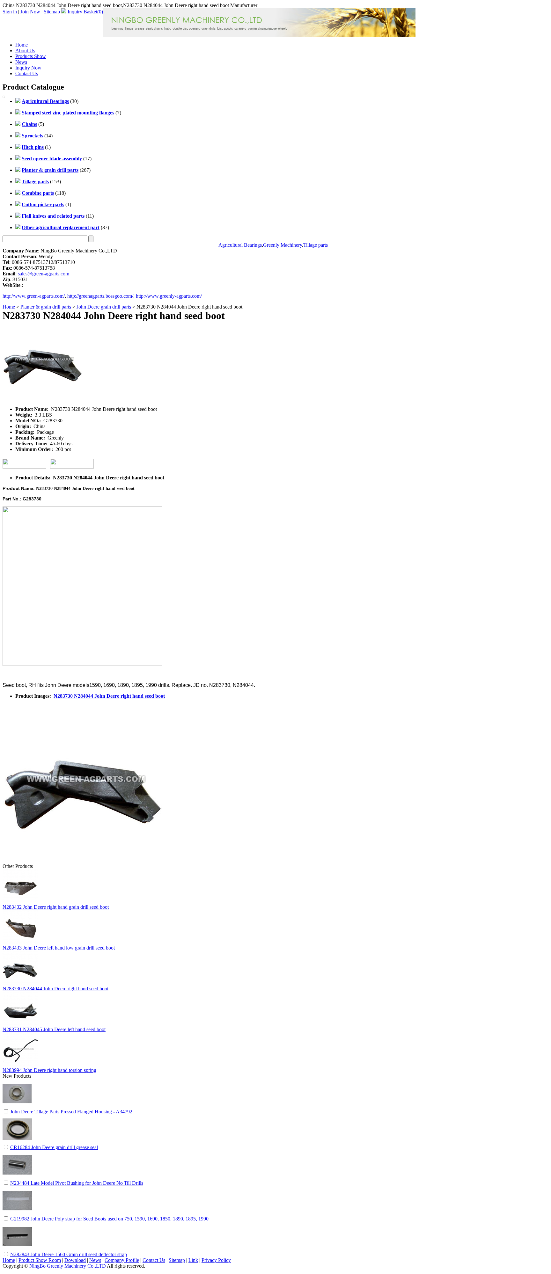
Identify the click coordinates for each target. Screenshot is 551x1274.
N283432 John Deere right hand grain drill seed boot (56, 907)
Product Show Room (39, 1260)
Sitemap (52, 11)
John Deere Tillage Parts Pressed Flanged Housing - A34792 (71, 1111)
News (21, 62)
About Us (25, 50)
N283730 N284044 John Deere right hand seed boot (109, 696)
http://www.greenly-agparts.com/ (169, 296)
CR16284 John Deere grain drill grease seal (54, 1147)
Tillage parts (315, 245)
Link (193, 1260)
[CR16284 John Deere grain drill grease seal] (17, 1142)
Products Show (30, 56)
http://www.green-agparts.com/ (34, 296)
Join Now (30, 11)
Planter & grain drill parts (45, 306)
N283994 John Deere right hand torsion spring (49, 1070)
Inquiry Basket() (85, 11)
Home (21, 44)
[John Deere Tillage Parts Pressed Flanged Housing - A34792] (17, 1106)
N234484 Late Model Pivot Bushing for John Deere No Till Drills (76, 1183)
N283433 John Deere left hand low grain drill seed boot (59, 947)
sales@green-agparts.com (43, 273)
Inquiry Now (28, 67)
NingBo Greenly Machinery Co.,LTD (67, 1266)
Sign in (10, 11)
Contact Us (26, 73)
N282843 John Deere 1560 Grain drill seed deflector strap (68, 1254)
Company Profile (122, 1260)
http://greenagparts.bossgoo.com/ (100, 296)
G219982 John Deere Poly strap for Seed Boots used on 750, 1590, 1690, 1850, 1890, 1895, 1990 (109, 1218)
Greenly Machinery (282, 245)
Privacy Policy (216, 1260)
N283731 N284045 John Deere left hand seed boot (54, 1029)
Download (75, 1260)
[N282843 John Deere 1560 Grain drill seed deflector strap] (17, 1249)
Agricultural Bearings (240, 245)
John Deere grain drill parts (104, 306)
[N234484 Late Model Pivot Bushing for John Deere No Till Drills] (17, 1178)
